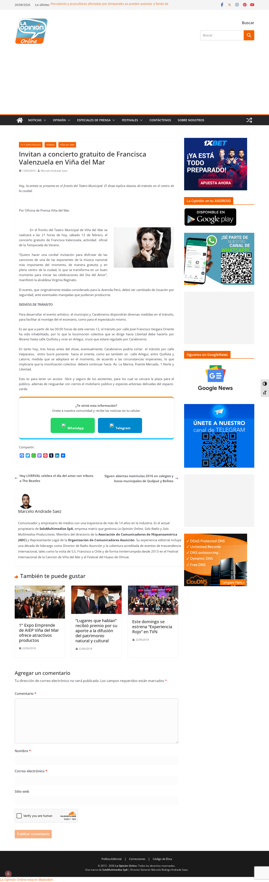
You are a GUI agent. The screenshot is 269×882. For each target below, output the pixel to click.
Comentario (25, 693)
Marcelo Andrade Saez (54, 170)
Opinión (59, 120)
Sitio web (22, 791)
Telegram (123, 428)
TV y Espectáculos (31, 144)
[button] (44, 120)
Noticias (35, 120)
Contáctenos (160, 120)
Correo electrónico (31, 771)
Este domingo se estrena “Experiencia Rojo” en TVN (152, 627)
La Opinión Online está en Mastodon (26, 879)
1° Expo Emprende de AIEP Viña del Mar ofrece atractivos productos (39, 632)
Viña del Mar (67, 144)
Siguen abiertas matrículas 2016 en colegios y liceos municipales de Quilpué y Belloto (138, 478)
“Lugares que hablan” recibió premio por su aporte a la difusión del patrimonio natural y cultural (96, 631)
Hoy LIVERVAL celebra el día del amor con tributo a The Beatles (56, 478)
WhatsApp (75, 428)
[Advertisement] (134, 82)
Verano (50, 144)
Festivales (130, 120)
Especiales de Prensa (94, 120)
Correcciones (137, 859)
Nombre (23, 751)
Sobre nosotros (191, 120)
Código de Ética (162, 859)
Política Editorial (111, 859)
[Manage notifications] (8, 873)
